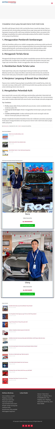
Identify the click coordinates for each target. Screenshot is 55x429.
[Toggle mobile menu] (52, 3)
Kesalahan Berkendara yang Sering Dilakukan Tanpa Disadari (20, 305)
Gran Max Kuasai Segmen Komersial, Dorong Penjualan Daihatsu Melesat (23, 346)
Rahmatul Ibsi (6, 126)
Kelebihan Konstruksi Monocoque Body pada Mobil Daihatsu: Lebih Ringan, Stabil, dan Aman (27, 338)
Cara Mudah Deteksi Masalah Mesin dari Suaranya (18, 362)
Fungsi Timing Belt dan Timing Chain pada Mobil (18, 321)
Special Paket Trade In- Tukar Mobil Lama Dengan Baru (19, 150)
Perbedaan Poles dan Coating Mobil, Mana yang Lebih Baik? (20, 370)
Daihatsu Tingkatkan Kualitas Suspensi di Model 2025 (19, 330)
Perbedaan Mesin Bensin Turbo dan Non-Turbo (18, 378)
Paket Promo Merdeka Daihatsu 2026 (16, 133)
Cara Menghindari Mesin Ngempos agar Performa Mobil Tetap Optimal (22, 313)
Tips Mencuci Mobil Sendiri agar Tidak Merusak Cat (19, 354)
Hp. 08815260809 (27, 290)
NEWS (19, 126)
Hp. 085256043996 (27, 221)
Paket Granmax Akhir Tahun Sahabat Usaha (17, 142)
